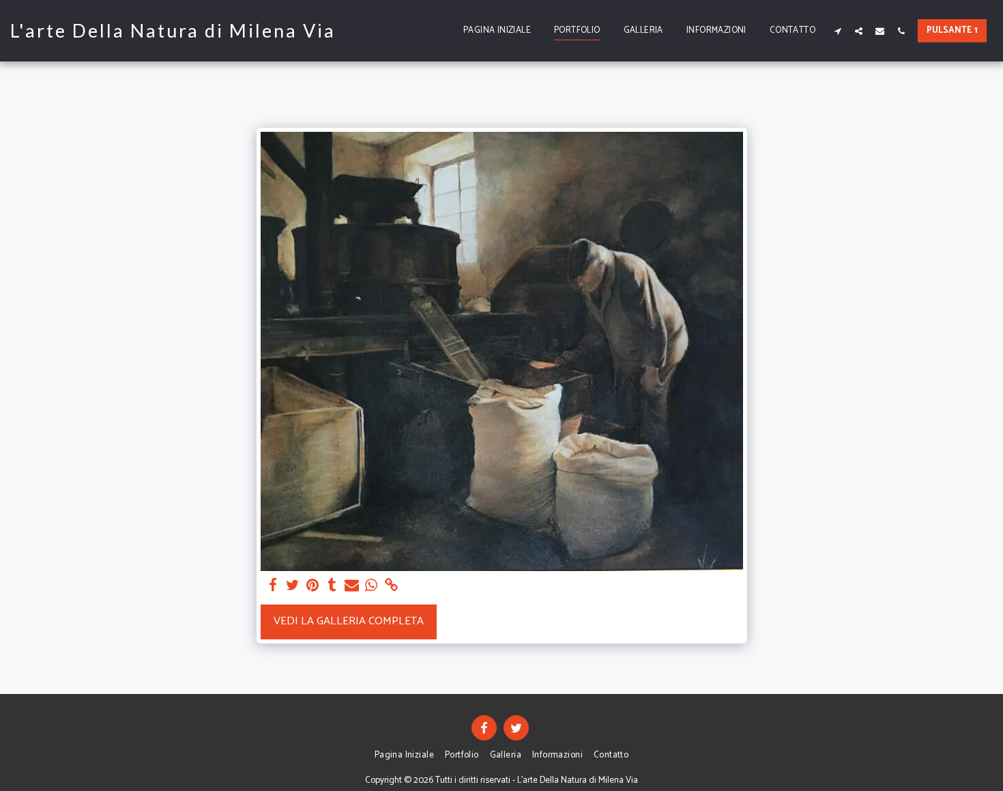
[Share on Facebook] (273, 586)
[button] (837, 31)
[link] (391, 586)
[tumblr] (332, 586)
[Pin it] (313, 586)
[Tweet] (293, 586)
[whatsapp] (371, 586)
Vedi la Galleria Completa (349, 621)
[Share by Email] (352, 586)
